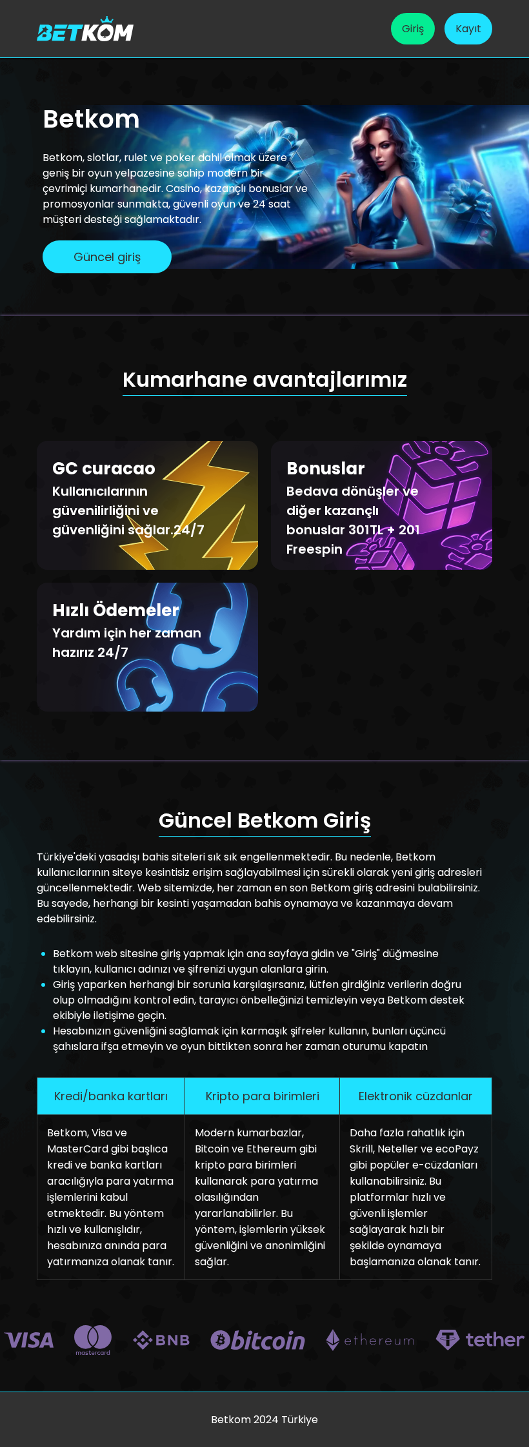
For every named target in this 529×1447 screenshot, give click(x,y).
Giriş (413, 28)
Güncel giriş (107, 257)
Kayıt (468, 28)
